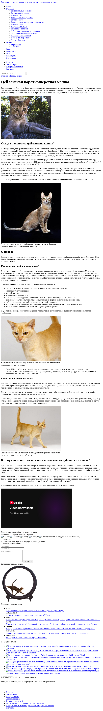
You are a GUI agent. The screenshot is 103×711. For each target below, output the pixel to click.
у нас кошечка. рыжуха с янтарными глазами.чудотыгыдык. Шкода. (35, 610)
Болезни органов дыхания (22, 17)
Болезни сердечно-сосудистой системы (27, 22)
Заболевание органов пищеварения (26, 31)
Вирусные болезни (19, 26)
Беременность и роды (20, 13)
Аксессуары (11, 56)
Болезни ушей (17, 24)
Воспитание (11, 51)
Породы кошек (12, 697)
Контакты (10, 69)
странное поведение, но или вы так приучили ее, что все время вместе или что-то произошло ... (47, 633)
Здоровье (10, 8)
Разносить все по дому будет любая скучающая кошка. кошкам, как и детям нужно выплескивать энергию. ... (53, 619)
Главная (9, 62)
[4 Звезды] (34, 537)
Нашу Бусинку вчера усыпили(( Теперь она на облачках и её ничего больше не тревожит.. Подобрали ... (50, 628)
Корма (8, 49)
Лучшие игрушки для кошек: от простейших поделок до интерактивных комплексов (52, 672)
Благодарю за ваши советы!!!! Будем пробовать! (26, 637)
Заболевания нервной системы (24, 33)
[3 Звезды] (24, 537)
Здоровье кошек (13, 699)
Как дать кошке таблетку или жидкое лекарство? (70, 666)
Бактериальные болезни (21, 11)
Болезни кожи (17, 20)
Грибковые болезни (19, 29)
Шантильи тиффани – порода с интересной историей (76, 668)
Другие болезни (18, 40)
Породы (9, 6)
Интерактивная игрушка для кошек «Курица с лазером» (30, 706)
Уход (8, 53)
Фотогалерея (11, 64)
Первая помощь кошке (20, 38)
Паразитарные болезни (21, 35)
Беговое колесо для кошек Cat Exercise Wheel (65, 655)
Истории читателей (14, 67)
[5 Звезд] (43, 537)
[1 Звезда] (5, 537)
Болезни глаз (16, 15)
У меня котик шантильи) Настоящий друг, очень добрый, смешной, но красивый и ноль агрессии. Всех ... (51, 624)
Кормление (16, 44)
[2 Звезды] (15, 537)
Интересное (11, 58)
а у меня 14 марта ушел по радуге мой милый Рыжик (29, 615)
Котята (9, 42)
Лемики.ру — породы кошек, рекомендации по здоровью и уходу (29, 2)
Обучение (15, 47)
